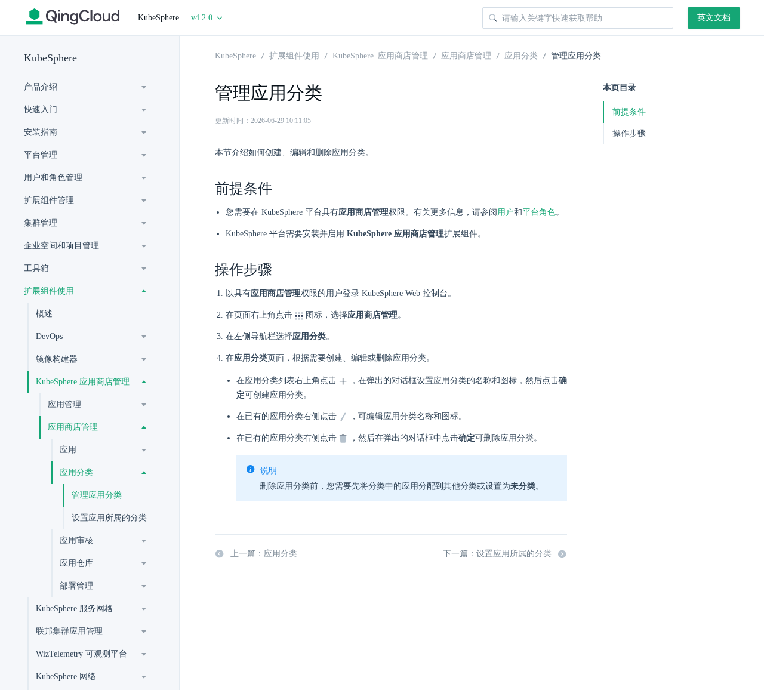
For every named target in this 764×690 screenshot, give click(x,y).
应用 (68, 449)
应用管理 (64, 404)
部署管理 (76, 585)
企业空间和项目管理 (61, 245)
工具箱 (36, 268)
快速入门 (40, 109)
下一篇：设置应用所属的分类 (497, 553)
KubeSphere (50, 58)
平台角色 (539, 212)
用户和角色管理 (53, 177)
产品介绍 (40, 86)
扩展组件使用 (49, 291)
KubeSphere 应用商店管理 (83, 381)
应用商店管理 (73, 427)
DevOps (49, 336)
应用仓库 (76, 563)
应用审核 (76, 540)
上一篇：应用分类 (263, 553)
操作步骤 (629, 133)
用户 (505, 212)
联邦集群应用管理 (69, 631)
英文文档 (714, 17)
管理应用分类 (97, 495)
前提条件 (629, 111)
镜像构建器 (57, 359)
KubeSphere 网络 (66, 676)
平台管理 (40, 154)
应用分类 (76, 472)
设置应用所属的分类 (109, 517)
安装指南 (40, 132)
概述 (44, 313)
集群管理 (40, 222)
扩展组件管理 (49, 200)
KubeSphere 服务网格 (74, 608)
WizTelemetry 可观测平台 (81, 653)
